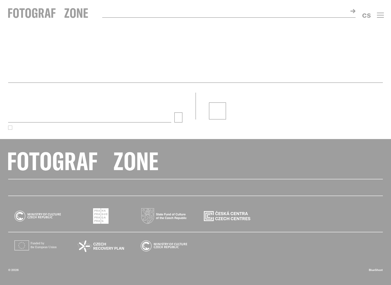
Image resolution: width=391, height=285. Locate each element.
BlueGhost (376, 270)
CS (366, 15)
